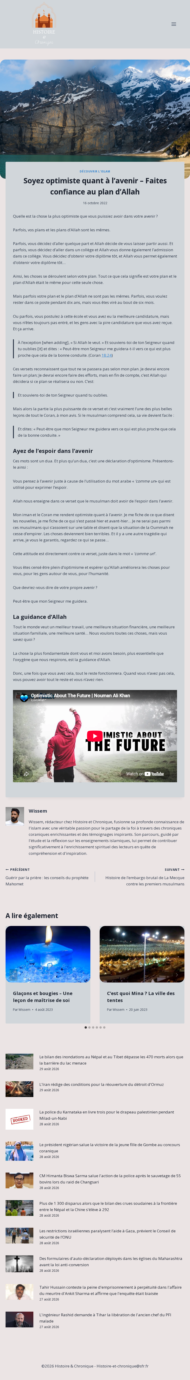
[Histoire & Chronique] (44, 24)
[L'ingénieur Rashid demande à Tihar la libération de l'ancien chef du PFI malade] (19, 1319)
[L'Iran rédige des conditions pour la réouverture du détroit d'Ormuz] (19, 1089)
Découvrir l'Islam (95, 171)
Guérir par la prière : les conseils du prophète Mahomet (47, 877)
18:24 (106, 355)
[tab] (86, 1027)
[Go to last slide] (13, 975)
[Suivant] (176, 975)
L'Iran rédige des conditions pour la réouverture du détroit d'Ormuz (101, 1084)
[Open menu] (173, 24)
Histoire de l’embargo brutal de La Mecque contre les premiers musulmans (144, 877)
